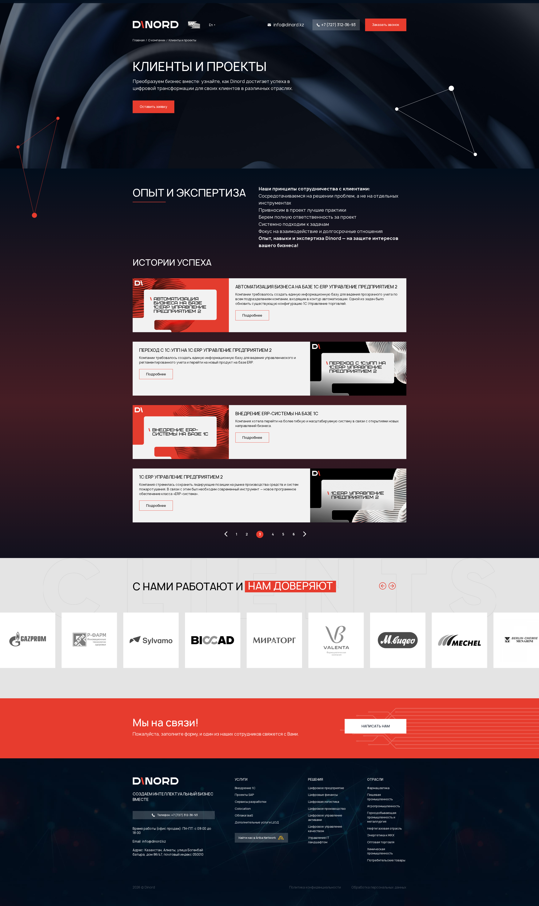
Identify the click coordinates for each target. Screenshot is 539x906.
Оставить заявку (153, 106)
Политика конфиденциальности (315, 887)
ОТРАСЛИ (375, 779)
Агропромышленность (383, 806)
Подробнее (252, 315)
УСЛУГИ (241, 779)
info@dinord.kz (288, 25)
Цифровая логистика (323, 802)
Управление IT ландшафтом (318, 840)
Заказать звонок (385, 25)
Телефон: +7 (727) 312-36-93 (177, 815)
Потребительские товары (386, 860)
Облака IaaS (244, 815)
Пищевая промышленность (380, 797)
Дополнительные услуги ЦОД (257, 822)
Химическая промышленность (380, 851)
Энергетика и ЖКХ (380, 835)
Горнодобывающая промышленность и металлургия (381, 817)
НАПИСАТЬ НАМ (376, 726)
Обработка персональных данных (378, 887)
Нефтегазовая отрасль (384, 828)
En (211, 25)
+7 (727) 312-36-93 (338, 24)
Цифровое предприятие (326, 788)
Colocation (243, 809)
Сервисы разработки (250, 802)
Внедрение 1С (245, 788)
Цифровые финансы (323, 795)
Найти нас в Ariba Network (257, 838)
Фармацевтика (378, 788)
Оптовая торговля (380, 842)
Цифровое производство (327, 809)
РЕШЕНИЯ (315, 779)
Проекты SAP (244, 795)
